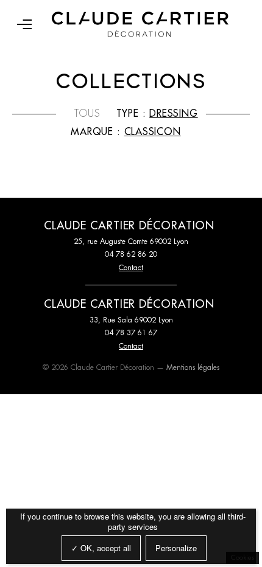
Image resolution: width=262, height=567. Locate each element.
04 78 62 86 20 (131, 254)
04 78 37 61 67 (131, 332)
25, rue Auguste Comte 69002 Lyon (131, 241)
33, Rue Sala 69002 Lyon (131, 320)
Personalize (176, 548)
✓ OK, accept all (101, 548)
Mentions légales (192, 367)
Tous (87, 114)
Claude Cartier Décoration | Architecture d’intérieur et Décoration (140, 24)
